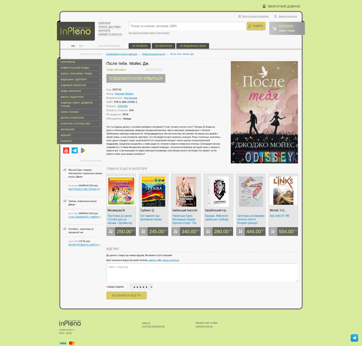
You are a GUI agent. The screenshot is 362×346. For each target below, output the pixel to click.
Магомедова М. (116, 210)
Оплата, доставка (109, 27)
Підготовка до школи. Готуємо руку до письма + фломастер (120, 219)
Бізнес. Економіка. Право (76, 73)
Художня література (73, 85)
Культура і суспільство (75, 123)
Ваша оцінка (116, 287)
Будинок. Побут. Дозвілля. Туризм (77, 105)
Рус (81, 46)
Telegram (75, 150)
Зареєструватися (287, 16)
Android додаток (83, 150)
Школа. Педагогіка (72, 97)
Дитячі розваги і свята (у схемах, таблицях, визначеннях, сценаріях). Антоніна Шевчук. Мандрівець (85, 245)
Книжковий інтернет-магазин (121, 54)
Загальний (67, 129)
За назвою (139, 45)
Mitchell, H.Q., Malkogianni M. (278, 210)
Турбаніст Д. (147, 210)
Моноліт (66, 135)
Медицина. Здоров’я (74, 79)
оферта (146, 323)
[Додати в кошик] (111, 231)
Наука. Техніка (70, 112)
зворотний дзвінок (283, 6)
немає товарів (287, 28)
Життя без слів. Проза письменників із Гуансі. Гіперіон (85, 189)
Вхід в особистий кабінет (255, 16)
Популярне (68, 62)
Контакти (104, 30)
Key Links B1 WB (279, 216)
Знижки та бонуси (110, 34)
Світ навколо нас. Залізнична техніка (151, 217)
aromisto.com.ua (204, 326)
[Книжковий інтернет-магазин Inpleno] (76, 30)
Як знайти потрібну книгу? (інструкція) (149, 33)
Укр (73, 46)
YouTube (66, 150)
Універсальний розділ (75, 68)
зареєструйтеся (170, 260)
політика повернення (153, 326)
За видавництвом (193, 45)
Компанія (104, 23)
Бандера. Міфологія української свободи (216, 217)
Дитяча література (72, 118)
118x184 (122, 106)
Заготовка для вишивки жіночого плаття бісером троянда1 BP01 (250, 219)
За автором (163, 45)
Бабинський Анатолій (185, 210)
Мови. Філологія (71, 91)
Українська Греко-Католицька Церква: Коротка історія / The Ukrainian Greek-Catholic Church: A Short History (186, 219)
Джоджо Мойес (124, 93)
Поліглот (66, 141)
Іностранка (130, 97)
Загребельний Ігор (215, 210)
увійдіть (153, 260)
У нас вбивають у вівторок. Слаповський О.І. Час (85, 217)
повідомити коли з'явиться (136, 78)
